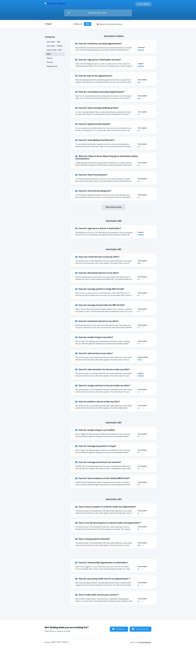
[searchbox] (98, 12)
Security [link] (50, 62)
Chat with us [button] (120, 629)
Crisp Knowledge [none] (144, 642)
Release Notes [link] (52, 66)
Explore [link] (49, 58)
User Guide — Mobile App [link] (56, 46)
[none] (55, 4)
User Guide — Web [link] (53, 42)
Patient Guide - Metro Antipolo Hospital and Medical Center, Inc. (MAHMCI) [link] (56, 50)
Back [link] (49, 24)
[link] (114, 46)
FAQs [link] (49, 54)
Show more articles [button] (114, 207)
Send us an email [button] (142, 629)
